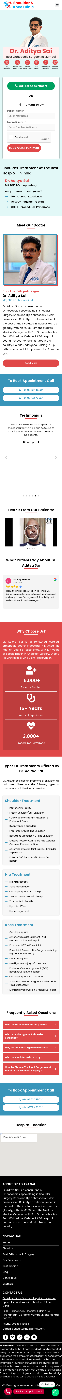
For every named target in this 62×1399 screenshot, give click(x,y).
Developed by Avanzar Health (31, 1389)
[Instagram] (20, 1337)
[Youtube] (34, 1337)
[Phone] (8, 1391)
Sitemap (8, 1283)
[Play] (31, 532)
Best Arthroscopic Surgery (19, 1254)
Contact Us (10, 1278)
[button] (57, 5)
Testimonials (10, 1266)
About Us (8, 1248)
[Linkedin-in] (27, 1337)
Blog (5, 1272)
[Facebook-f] (5, 1337)
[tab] (31, 1025)
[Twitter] (12, 1337)
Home (6, 1242)
